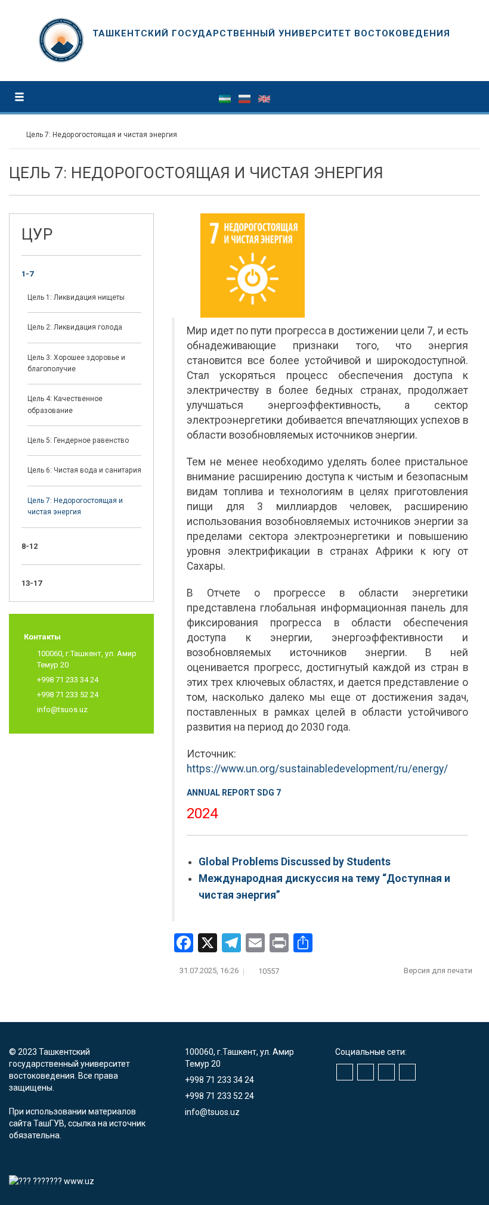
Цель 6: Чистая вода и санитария (84, 470)
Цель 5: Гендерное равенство (78, 440)
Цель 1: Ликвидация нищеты (76, 297)
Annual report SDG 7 (234, 792)
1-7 (27, 273)
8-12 (29, 546)
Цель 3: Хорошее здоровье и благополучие (76, 363)
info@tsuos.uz (62, 709)
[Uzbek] (226, 98)
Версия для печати (439, 970)
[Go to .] (14, 135)
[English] (264, 98)
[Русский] (245, 98)
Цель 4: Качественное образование (65, 404)
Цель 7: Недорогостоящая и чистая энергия (75, 506)
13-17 (31, 583)
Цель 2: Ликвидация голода (74, 327)
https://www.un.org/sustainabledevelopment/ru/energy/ (317, 769)
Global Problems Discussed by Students (295, 862)
